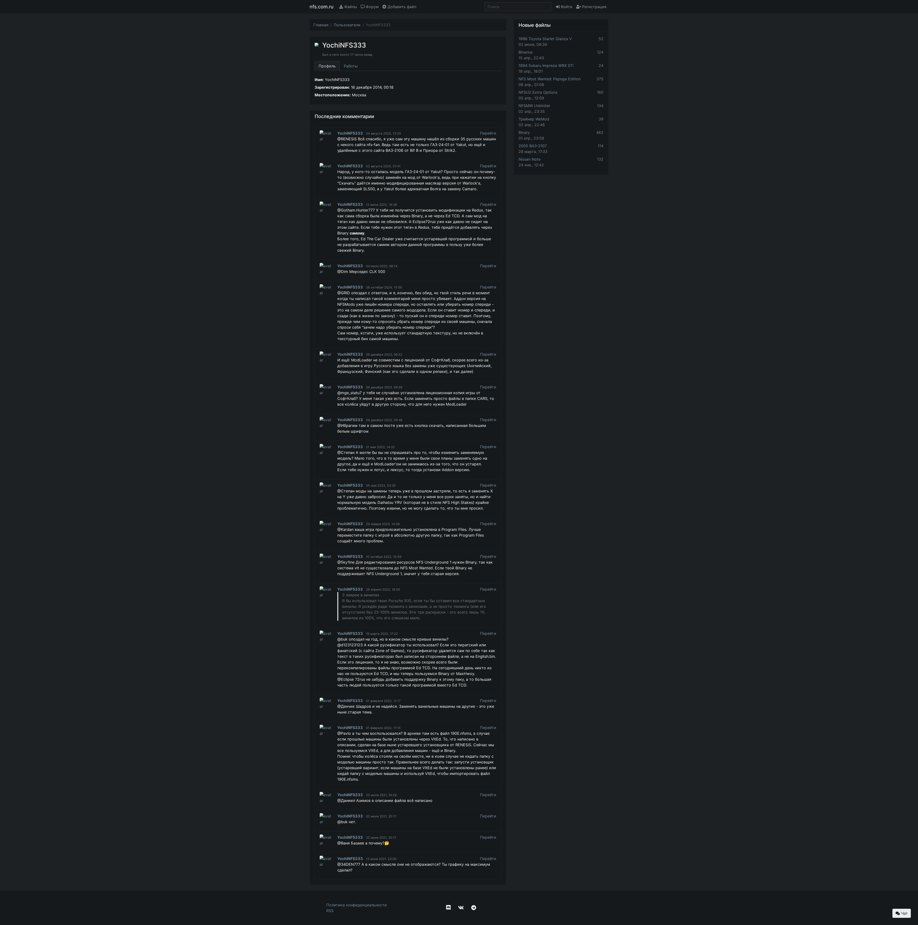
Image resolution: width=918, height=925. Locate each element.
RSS (329, 910)
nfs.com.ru (321, 7)
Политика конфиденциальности (356, 905)
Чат (904, 913)
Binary (524, 132)
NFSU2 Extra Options (538, 92)
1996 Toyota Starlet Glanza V (545, 38)
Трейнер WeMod (534, 119)
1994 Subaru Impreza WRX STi (546, 65)
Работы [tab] (351, 66)
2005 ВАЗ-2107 (533, 145)
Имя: (319, 79)
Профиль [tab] (327, 66)
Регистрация (594, 6)
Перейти (488, 133)
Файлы (350, 6)
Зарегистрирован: (332, 87)
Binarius (526, 52)
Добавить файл (401, 6)
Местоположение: (333, 94)
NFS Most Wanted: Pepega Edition (550, 78)
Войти (566, 6)
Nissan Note (530, 159)
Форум (372, 6)
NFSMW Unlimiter (534, 105)
